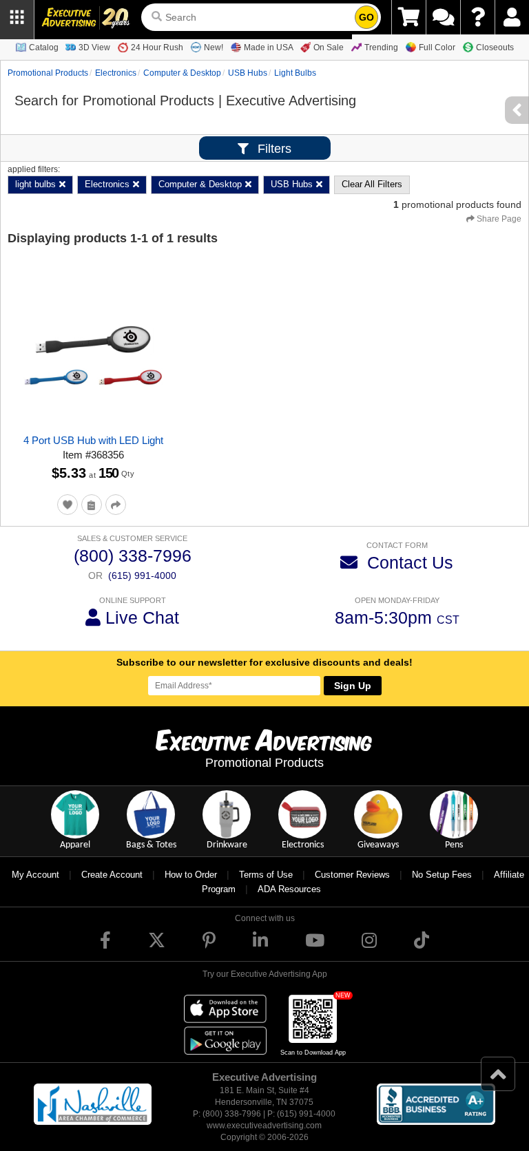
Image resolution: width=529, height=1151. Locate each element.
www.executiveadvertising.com (264, 1125)
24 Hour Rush (157, 47)
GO (366, 17)
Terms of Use (266, 874)
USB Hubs (247, 73)
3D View (94, 47)
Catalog (44, 47)
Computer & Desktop (182, 73)
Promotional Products (48, 73)
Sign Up (352, 685)
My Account (35, 874)
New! (213, 47)
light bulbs (295, 73)
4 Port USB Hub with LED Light (93, 440)
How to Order (191, 874)
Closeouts (495, 47)
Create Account (112, 874)
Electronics (115, 73)
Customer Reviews (352, 874)
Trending (381, 47)
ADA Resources (289, 889)
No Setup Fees (442, 874)
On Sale (328, 47)
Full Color (437, 47)
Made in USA (268, 47)
